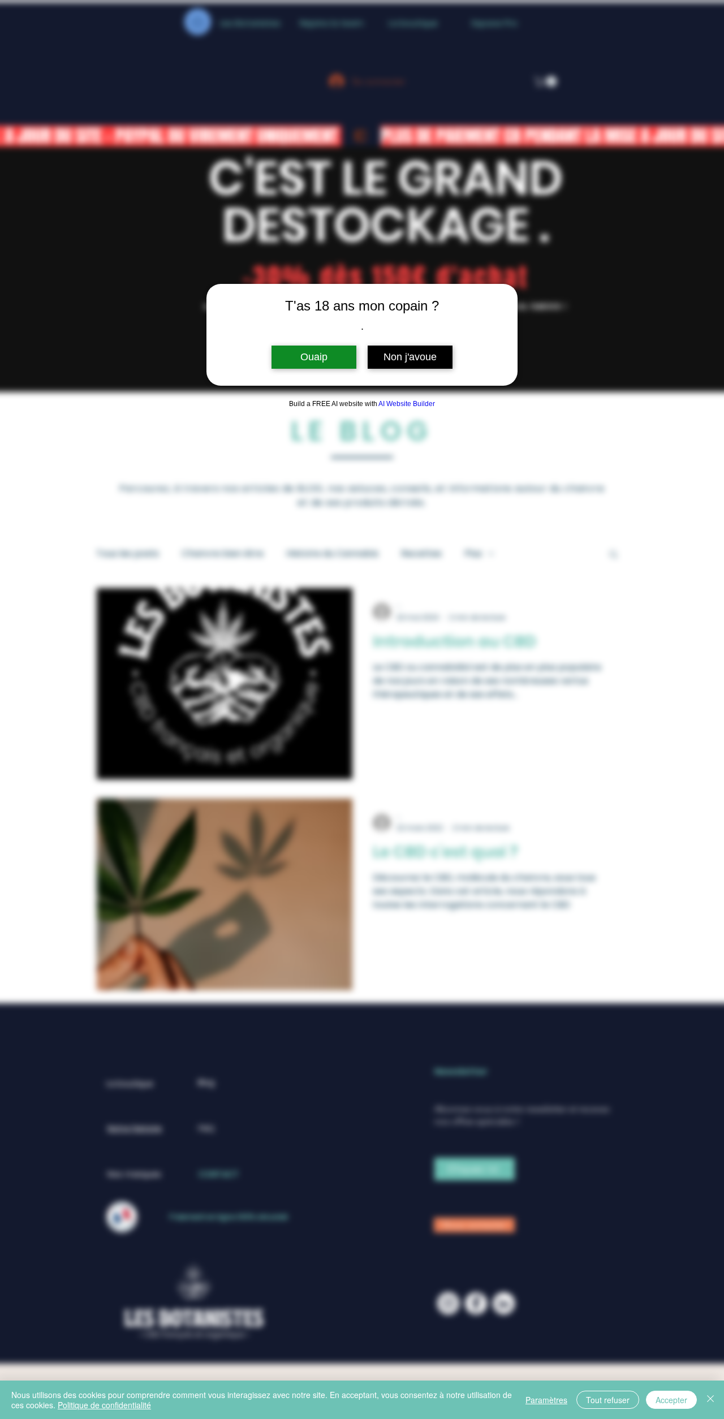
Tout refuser (608, 1399)
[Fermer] (710, 1400)
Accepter (671, 1399)
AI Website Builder (406, 404)
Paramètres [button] (546, 1399)
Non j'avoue (410, 357)
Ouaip (313, 357)
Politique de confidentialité (104, 1405)
